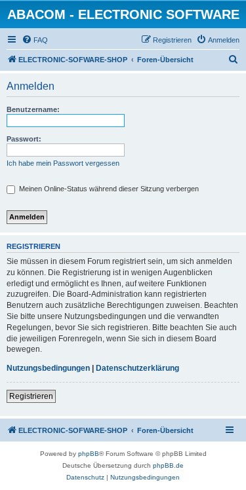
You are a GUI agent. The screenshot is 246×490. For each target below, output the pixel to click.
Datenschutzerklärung (137, 368)
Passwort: (24, 139)
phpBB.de (168, 465)
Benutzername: (33, 109)
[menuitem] (35, 40)
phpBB (88, 453)
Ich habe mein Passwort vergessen (63, 163)
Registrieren (31, 396)
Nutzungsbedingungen (48, 368)
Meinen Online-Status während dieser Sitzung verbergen (108, 189)
